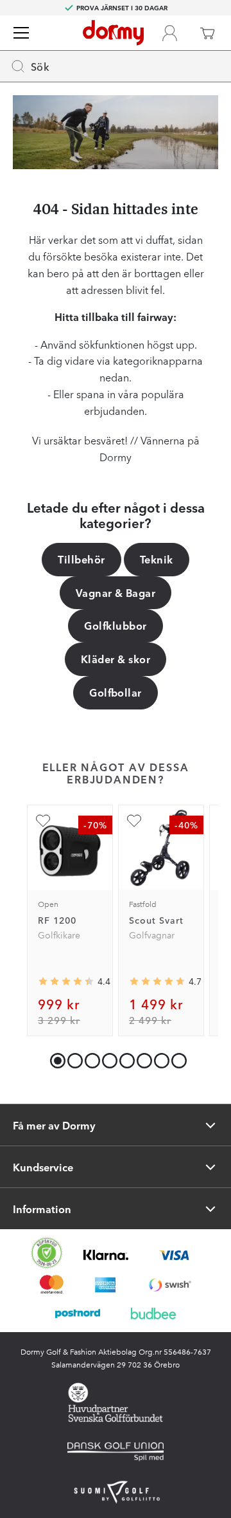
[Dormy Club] (169, 32)
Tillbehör (81, 559)
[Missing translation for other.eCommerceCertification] (47, 1253)
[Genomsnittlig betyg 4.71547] (157, 982)
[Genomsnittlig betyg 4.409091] (66, 982)
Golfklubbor (115, 625)
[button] (72, 1058)
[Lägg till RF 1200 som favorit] (43, 820)
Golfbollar (115, 692)
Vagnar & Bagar (116, 592)
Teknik (156, 559)
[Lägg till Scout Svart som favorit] (134, 820)
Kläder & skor (115, 659)
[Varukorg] (207, 32)
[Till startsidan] (113, 33)
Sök (40, 66)
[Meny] (21, 33)
